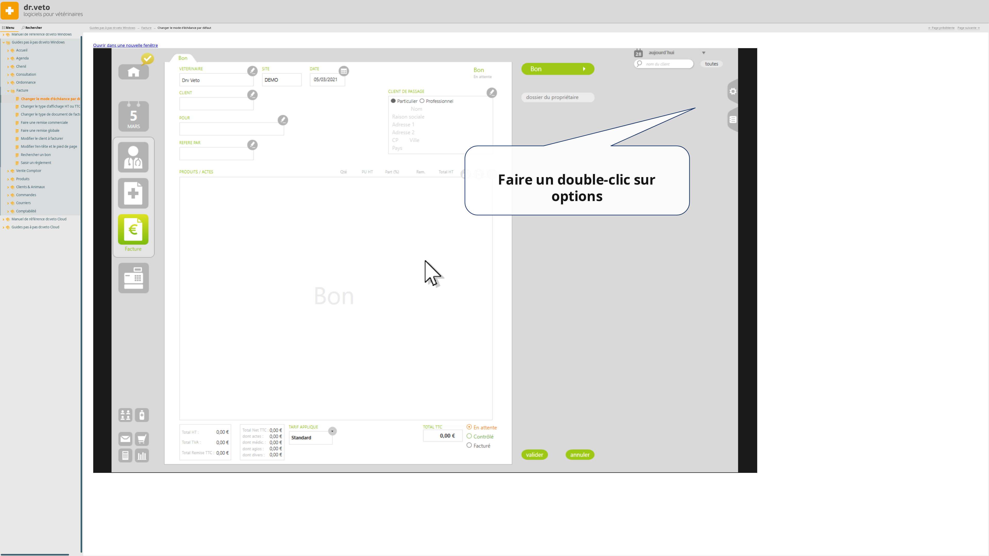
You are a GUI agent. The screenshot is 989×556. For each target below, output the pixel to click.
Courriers (23, 203)
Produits (22, 179)
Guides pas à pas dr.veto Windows (38, 42)
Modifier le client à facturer (42, 138)
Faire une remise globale (40, 130)
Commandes (26, 195)
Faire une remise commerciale (44, 122)
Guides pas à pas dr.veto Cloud (35, 227)
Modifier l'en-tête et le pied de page (49, 146)
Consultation (26, 74)
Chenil (21, 66)
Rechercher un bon (36, 154)
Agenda (22, 58)
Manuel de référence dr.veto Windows (42, 34)
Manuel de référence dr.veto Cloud (39, 219)
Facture (22, 90)
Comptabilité (26, 211)
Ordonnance (26, 82)
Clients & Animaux (30, 187)
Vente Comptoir (28, 170)
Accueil (21, 50)
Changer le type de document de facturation (56, 114)
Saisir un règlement (36, 162)
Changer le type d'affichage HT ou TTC (50, 106)
